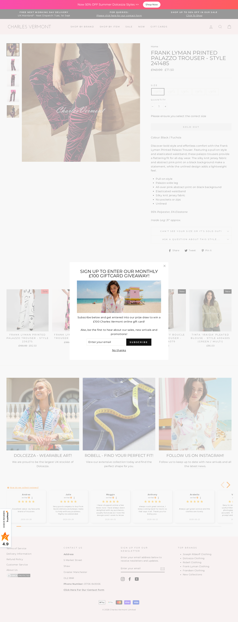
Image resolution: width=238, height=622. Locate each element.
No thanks (119, 350)
